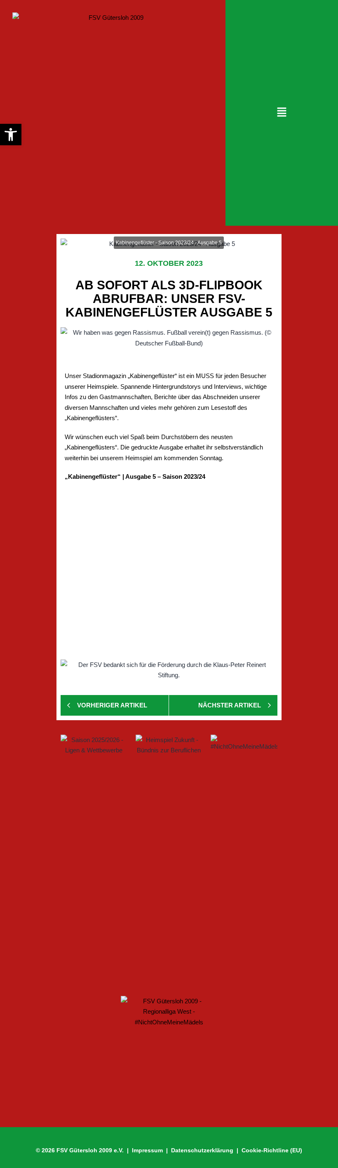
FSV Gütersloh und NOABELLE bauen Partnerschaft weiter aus (165, 909)
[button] (281, 113)
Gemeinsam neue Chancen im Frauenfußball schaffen (158, 844)
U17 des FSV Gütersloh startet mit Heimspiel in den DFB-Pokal (159, 957)
